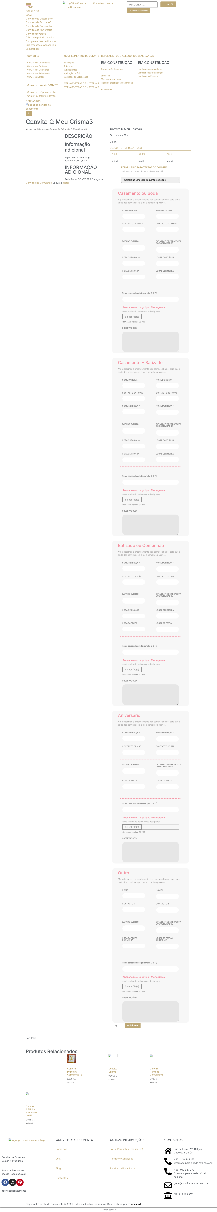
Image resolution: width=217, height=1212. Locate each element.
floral (66, 182)
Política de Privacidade (122, 1168)
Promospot (134, 1204)
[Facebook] (5, 1182)
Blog (58, 1168)
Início (28, 129)
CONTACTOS (33, 101)
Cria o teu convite (103, 3)
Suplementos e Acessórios (41, 44)
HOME (29, 7)
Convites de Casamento (39, 18)
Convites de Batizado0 (38, 22)
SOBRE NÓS (32, 11)
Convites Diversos (36, 33)
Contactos (62, 1178)
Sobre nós (61, 1149)
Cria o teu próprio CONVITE (42, 85)
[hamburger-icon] (28, 4)
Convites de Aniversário (39, 29)
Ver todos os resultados (138, 10)
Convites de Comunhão (39, 26)
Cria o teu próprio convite (40, 37)
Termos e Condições (121, 1158)
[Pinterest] (20, 1182)
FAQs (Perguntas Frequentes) (126, 1149)
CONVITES (33, 55)
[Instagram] (12, 1182)
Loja (34, 129)
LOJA (29, 14)
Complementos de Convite (41, 41)
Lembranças (33, 48)
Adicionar (132, 1025)
